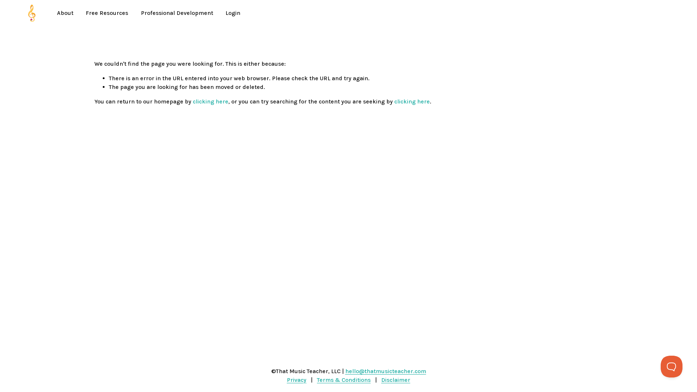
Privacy (296, 379)
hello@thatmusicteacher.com (385, 371)
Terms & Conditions (344, 379)
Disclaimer (395, 379)
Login (232, 12)
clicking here (210, 101)
